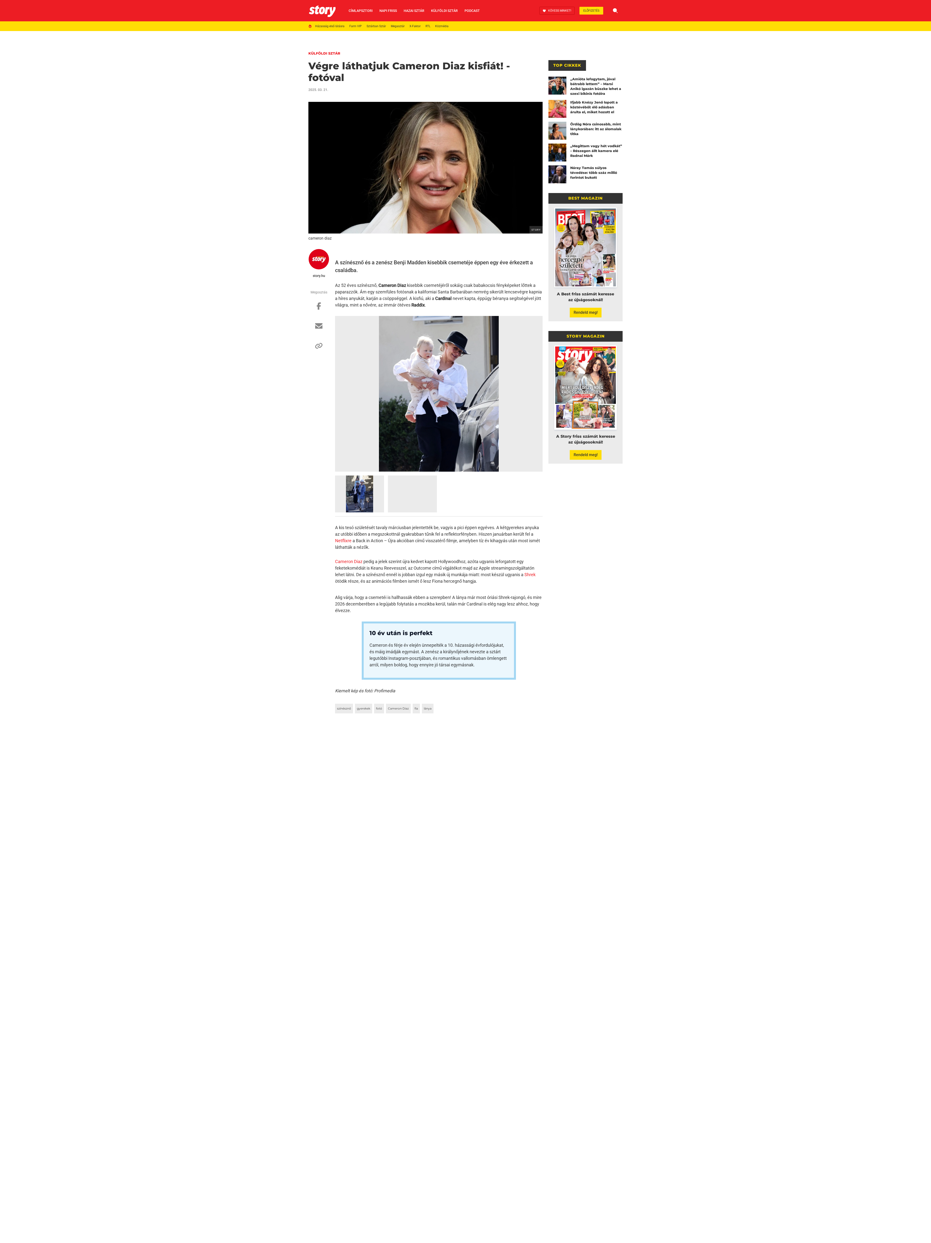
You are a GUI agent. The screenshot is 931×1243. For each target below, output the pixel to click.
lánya (428, 708)
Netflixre (343, 540)
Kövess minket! (559, 10)
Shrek (530, 574)
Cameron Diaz (348, 561)
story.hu (319, 276)
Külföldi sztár (444, 11)
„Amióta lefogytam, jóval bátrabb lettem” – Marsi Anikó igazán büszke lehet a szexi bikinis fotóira (595, 86)
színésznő (344, 708)
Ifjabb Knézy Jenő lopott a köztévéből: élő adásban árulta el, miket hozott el (594, 107)
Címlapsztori (361, 11)
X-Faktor (415, 26)
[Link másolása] (318, 348)
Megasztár (398, 26)
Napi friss (388, 11)
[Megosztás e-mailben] (318, 328)
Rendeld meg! (586, 312)
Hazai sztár (414, 11)
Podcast (472, 11)
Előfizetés (591, 10)
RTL (427, 26)
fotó (379, 708)
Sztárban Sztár (376, 26)
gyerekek (363, 708)
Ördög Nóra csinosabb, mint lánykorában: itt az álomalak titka (595, 129)
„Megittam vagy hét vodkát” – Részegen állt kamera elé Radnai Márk (596, 151)
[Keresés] (615, 10)
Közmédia (442, 26)
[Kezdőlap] (322, 10)
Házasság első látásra (330, 26)
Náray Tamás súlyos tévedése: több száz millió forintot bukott (593, 173)
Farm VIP (355, 26)
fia (416, 708)
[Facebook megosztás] (318, 308)
